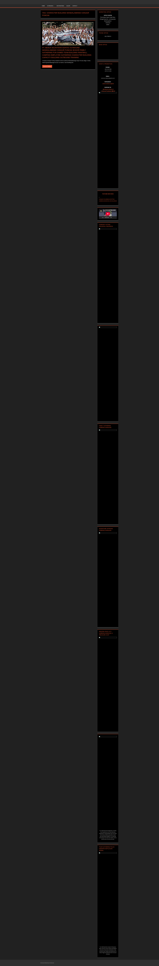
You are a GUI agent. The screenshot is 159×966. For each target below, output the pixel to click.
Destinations (60, 5)
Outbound (50, 5)
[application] (108, 214)
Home (43, 5)
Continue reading (46, 66)
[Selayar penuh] (115, 217)
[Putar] (100, 217)
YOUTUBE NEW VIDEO (108, 194)
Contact (74, 5)
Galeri (68, 5)
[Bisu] (113, 217)
